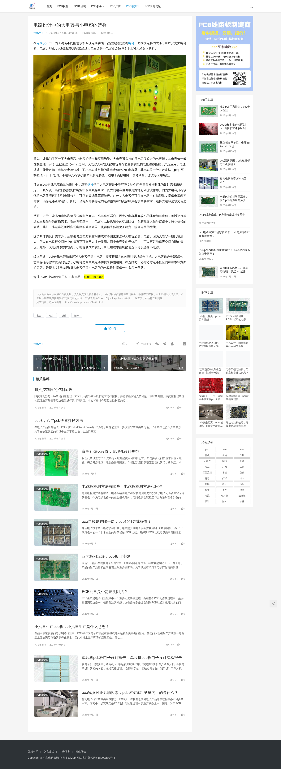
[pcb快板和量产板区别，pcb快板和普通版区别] (208, 125)
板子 (224, 484)
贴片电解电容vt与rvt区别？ (233, 180)
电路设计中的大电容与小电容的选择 (237, 344)
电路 (40, 43)
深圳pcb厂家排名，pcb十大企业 (235, 108)
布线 (224, 472)
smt (242, 449)
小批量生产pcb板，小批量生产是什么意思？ (71, 626)
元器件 (207, 460)
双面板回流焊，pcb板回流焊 (106, 556)
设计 (46, 43)
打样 (224, 478)
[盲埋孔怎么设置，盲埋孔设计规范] (56, 462)
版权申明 (33, 751)
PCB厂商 (115, 6)
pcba (224, 449)
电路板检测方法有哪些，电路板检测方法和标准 (122, 486)
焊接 (207, 489)
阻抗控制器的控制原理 (53, 389)
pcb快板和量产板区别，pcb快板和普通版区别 (234, 126)
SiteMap (71, 757)
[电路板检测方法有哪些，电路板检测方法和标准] (56, 497)
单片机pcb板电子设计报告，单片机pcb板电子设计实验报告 (132, 657)
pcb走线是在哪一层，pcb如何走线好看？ (116, 521)
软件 (242, 501)
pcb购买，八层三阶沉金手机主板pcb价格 (211, 397)
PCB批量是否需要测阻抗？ (105, 591)
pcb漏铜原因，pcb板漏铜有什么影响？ (235, 162)
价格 (224, 455)
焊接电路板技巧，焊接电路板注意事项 (237, 424)
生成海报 (145, 344)
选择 (90, 184)
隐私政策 (49, 751)
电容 (131, 43)
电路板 (224, 495)
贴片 (224, 501)
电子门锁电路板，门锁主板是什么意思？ (237, 371)
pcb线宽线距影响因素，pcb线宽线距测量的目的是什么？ (130, 692)
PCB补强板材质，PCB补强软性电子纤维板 (237, 317)
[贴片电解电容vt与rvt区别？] (208, 179)
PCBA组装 (79, 6)
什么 (207, 455)
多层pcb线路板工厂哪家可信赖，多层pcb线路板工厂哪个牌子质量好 (234, 271)
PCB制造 (62, 6)
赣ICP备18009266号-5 (101, 757)
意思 (207, 478)
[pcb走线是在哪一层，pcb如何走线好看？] (56, 532)
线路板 (242, 495)
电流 (207, 495)
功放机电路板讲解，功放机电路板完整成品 (210, 344)
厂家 (224, 466)
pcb (207, 449)
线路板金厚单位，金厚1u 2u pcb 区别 (235, 144)
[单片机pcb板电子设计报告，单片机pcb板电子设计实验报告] (56, 668)
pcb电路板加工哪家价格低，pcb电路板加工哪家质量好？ (224, 234)
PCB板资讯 (132, 6)
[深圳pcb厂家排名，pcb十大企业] (208, 107)
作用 (242, 455)
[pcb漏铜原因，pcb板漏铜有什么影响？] (208, 161)
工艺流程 (207, 472)
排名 (242, 478)
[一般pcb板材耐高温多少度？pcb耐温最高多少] (208, 197)
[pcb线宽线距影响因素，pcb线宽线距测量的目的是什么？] (56, 703)
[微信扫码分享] (156, 343)
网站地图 (81, 757)
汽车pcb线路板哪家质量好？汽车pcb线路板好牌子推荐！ (224, 252)
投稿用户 (38, 33)
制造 (242, 460)
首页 (49, 6)
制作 (224, 460)
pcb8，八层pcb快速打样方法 (58, 420)
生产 (224, 489)
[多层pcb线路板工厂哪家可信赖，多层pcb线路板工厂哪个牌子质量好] (208, 268)
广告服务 (64, 751)
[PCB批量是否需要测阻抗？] (56, 602)
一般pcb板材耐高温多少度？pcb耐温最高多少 (234, 198)
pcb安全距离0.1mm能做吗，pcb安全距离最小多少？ (211, 424)
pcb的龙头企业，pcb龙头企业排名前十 (222, 214)
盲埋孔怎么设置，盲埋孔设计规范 (110, 451)
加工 (207, 466)
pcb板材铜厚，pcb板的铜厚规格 (237, 397)
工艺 (242, 466)
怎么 (242, 472)
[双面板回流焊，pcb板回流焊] (56, 567)
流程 (242, 484)
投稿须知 (80, 751)
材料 (207, 484)
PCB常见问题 (153, 6)
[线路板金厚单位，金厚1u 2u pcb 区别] (208, 143)
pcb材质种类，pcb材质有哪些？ (210, 317)
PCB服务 (96, 6)
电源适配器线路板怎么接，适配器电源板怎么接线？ (210, 371)
